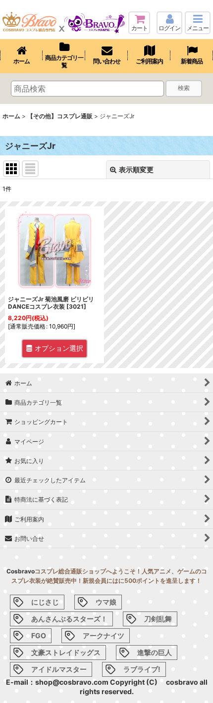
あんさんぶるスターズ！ (69, 618)
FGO (38, 635)
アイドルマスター (59, 669)
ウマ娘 (106, 602)
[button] (198, 22)
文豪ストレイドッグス (66, 652)
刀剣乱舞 (158, 618)
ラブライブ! (141, 669)
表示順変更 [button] (136, 169)
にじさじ (45, 602)
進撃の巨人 (154, 652)
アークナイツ (103, 635)
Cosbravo (20, 571)
